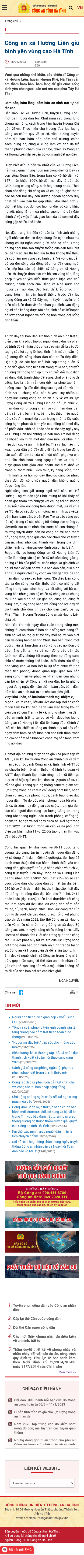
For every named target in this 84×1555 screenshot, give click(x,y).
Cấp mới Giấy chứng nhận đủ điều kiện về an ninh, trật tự (44, 1338)
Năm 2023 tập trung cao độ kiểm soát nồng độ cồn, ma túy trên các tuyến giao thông (45, 1428)
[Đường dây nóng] (42, 1196)
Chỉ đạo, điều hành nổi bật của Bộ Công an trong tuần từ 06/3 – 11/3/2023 (45, 1402)
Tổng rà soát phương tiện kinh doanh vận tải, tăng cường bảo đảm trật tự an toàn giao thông (44, 1032)
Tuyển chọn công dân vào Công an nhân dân (44, 1307)
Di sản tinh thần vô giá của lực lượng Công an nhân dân (45, 1414)
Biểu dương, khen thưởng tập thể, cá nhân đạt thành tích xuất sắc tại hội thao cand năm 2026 (45, 1057)
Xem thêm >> (67, 1372)
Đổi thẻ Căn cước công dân (34, 1327)
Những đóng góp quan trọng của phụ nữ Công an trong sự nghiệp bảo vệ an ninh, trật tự (45, 1444)
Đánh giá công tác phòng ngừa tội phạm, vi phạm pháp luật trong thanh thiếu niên (43, 1070)
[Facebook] (21, 992)
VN (80, 7)
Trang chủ (11, 21)
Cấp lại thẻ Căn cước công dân (36, 1318)
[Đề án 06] (42, 1266)
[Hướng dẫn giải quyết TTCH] (42, 1171)
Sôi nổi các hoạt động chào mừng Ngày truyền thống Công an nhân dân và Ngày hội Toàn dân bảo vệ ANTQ (45, 1146)
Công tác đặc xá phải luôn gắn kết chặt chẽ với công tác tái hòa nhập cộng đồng (43, 1084)
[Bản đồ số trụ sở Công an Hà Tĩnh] (42, 1242)
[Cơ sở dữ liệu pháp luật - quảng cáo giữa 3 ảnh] (42, 1219)
